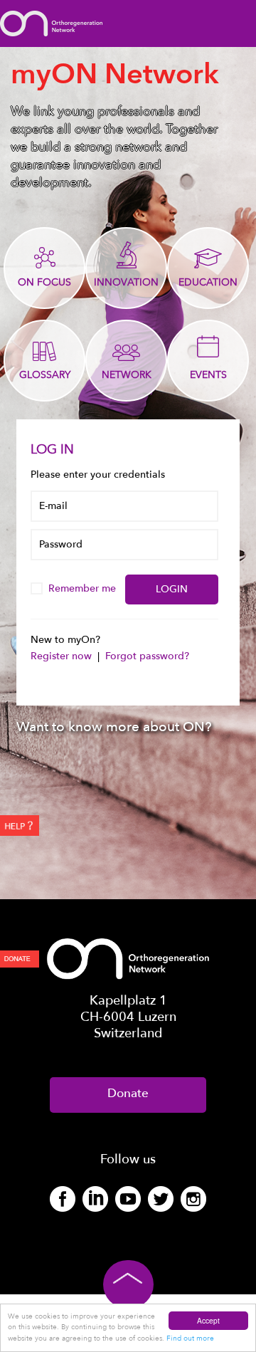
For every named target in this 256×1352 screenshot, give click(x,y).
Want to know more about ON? (114, 727)
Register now (63, 656)
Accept (208, 1320)
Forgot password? (147, 656)
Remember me (83, 588)
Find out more (190, 1338)
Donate (128, 1093)
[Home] (51, 22)
